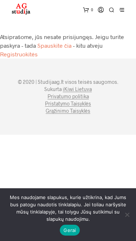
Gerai (69, 230)
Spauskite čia (54, 45)
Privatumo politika (68, 96)
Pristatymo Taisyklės (68, 104)
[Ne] (127, 214)
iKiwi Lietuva (77, 89)
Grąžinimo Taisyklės (68, 111)
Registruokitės (19, 54)
